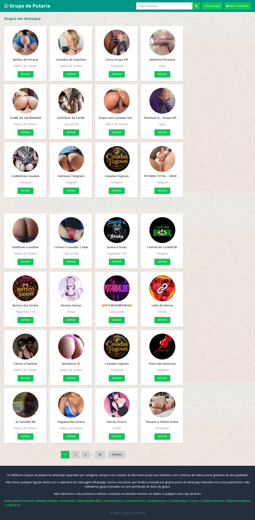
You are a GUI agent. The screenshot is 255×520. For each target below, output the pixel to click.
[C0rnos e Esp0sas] (25, 346)
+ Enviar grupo (212, 6)
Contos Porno (135, 501)
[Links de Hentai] (162, 288)
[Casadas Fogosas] (116, 159)
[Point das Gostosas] (162, 346)
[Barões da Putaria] (25, 42)
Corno (194, 501)
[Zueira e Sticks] (116, 230)
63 (100, 454)
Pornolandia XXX (89, 501)
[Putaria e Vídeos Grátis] (162, 405)
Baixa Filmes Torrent (19, 501)
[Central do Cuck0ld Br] (162, 230)
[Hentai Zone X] (116, 405)
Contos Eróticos (212, 501)
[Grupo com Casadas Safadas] (116, 101)
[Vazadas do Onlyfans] (71, 42)
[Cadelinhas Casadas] (25, 159)
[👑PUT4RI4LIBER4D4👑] (116, 288)
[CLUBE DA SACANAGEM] (25, 101)
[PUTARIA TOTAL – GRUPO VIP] (162, 159)
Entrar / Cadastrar (238, 6)
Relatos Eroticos (238, 501)
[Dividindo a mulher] (25, 230)
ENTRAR (25, 74)
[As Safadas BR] (25, 405)
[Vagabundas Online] (71, 405)
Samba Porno (157, 501)
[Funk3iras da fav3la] (71, 101)
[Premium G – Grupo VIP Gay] (162, 101)
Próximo (117, 454)
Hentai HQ (67, 501)
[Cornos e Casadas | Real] (71, 230)
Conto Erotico (113, 501)
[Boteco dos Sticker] (25, 288)
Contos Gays (178, 501)
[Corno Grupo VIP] (116, 42)
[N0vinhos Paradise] (162, 42)
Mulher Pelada (47, 501)
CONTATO (13, 505)
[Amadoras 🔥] (71, 346)
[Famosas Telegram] (71, 159)
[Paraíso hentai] (71, 288)
